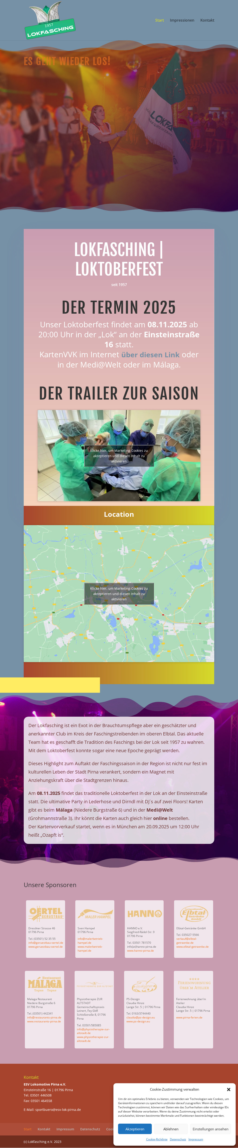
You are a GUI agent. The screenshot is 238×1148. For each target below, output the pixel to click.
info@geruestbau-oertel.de (45, 943)
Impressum (195, 1139)
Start (159, 21)
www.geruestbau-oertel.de (45, 947)
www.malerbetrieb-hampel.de (90, 949)
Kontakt (207, 21)
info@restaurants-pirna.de (44, 1017)
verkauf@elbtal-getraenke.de (186, 941)
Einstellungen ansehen (210, 1129)
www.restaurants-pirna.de (44, 1021)
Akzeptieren (135, 1129)
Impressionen (182, 21)
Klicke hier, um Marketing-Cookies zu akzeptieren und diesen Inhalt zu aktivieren (119, 455)
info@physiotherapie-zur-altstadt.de (93, 1031)
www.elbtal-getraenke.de (192, 947)
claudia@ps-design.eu (140, 1017)
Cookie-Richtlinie (157, 1139)
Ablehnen (170, 1129)
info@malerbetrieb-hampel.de (90, 941)
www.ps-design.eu (138, 1021)
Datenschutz (178, 1139)
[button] (228, 1089)
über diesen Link (150, 354)
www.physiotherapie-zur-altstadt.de (93, 1039)
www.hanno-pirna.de (140, 951)
